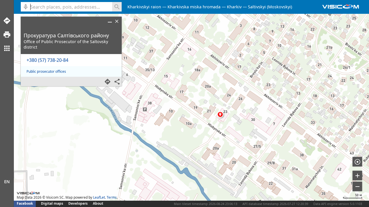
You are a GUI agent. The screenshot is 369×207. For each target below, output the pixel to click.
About (98, 203)
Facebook (25, 203)
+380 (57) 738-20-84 (47, 60)
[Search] (117, 7)
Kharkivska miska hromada (194, 6)
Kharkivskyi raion (144, 6)
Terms (112, 197)
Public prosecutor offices (46, 71)
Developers (78, 203)
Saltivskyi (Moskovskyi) (270, 6)
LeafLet (99, 197)
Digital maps (52, 203)
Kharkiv (234, 6)
